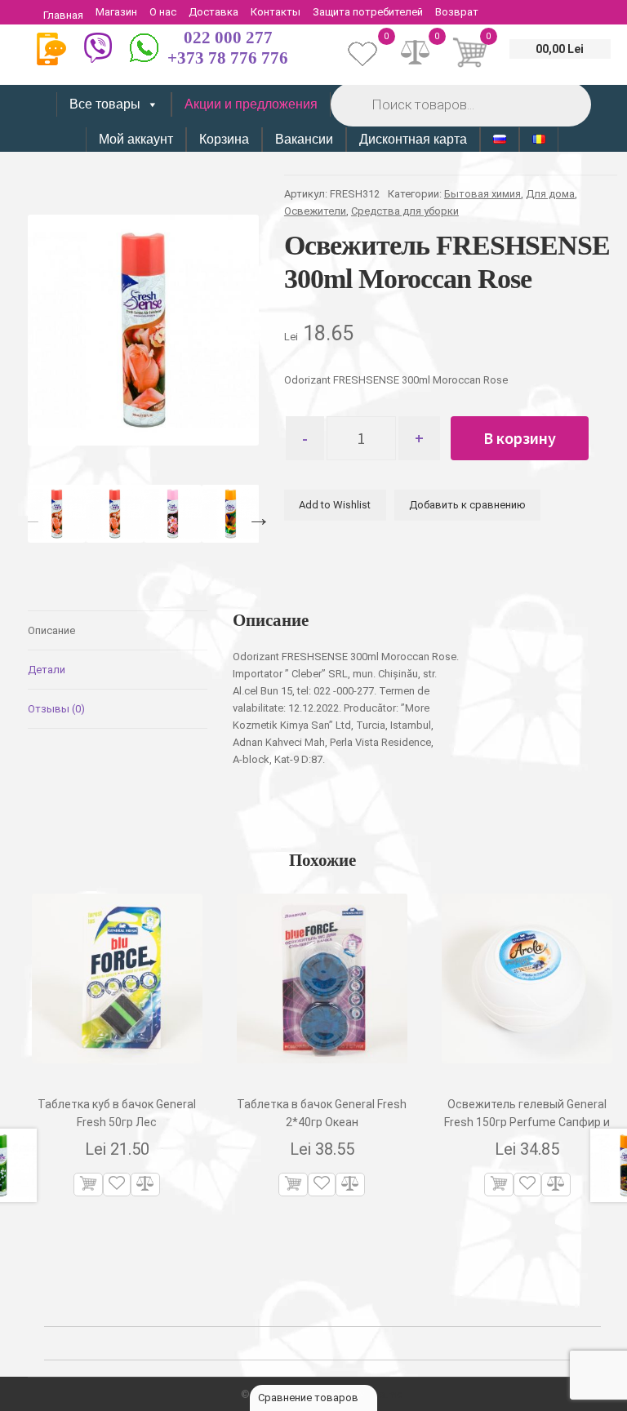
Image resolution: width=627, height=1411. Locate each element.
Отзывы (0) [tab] (56, 709)
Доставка (213, 12)
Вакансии (304, 139)
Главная (63, 15)
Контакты (275, 12)
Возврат (456, 12)
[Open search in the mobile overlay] (460, 104)
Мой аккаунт (136, 139)
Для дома (550, 194)
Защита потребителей (368, 12)
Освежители (315, 211)
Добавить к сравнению (467, 505)
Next (255, 514)
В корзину (519, 438)
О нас (162, 12)
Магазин (116, 12)
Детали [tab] (46, 669)
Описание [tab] (51, 630)
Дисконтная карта (413, 139)
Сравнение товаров (309, 1397)
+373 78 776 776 (227, 58)
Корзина (224, 139)
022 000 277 (228, 37)
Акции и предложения (251, 104)
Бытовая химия (482, 194)
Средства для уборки (405, 211)
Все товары (104, 104)
